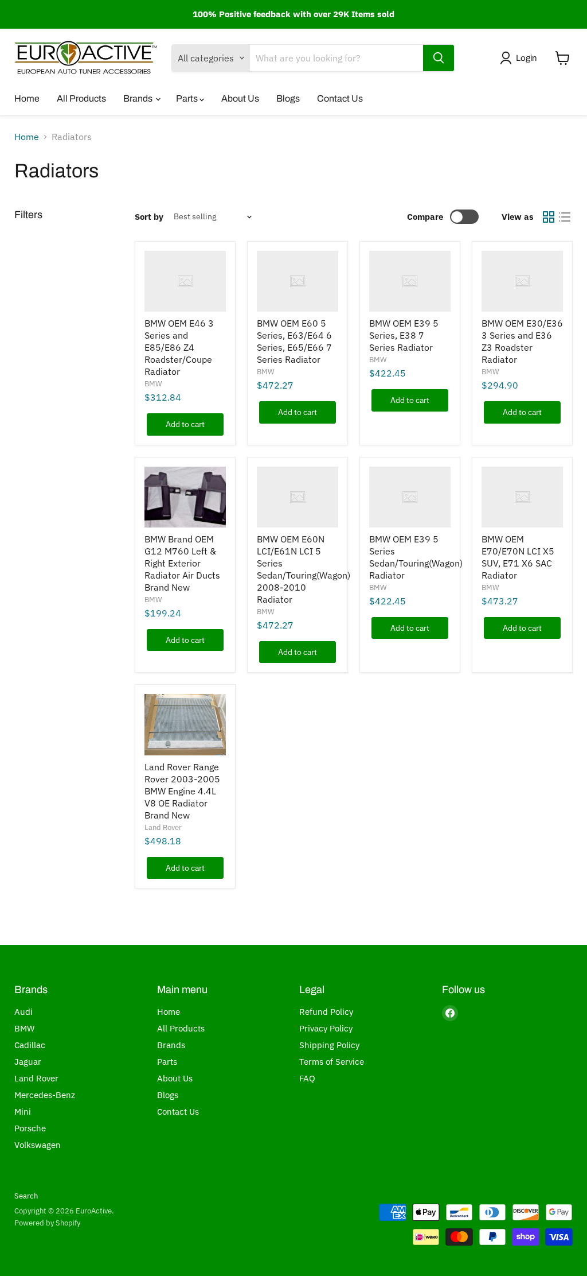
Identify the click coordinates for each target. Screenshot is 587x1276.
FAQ (307, 1078)
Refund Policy (326, 1011)
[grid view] (549, 217)
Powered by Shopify (47, 1223)
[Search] (438, 58)
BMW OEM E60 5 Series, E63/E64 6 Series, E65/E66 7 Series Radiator (294, 341)
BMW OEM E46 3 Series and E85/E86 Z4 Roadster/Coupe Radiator (179, 347)
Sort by (149, 217)
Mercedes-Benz (44, 1094)
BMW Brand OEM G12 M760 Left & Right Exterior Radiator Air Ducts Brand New (182, 563)
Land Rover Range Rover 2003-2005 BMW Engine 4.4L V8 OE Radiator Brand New (182, 791)
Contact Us (340, 98)
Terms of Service (331, 1061)
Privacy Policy (326, 1028)
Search (26, 1196)
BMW (153, 384)
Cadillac (29, 1045)
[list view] (565, 217)
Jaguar (27, 1061)
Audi (23, 1011)
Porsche (30, 1128)
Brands (138, 98)
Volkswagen (37, 1144)
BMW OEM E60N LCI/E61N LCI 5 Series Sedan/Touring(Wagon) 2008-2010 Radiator (303, 569)
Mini (22, 1111)
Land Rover (163, 827)
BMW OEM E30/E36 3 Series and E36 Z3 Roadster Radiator (522, 341)
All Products (81, 98)
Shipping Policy (329, 1045)
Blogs (288, 98)
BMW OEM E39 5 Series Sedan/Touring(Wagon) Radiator (416, 557)
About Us (240, 98)
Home (27, 98)
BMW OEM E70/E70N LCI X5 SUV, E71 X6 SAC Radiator (518, 557)
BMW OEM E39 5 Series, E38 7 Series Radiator (404, 335)
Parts (187, 98)
